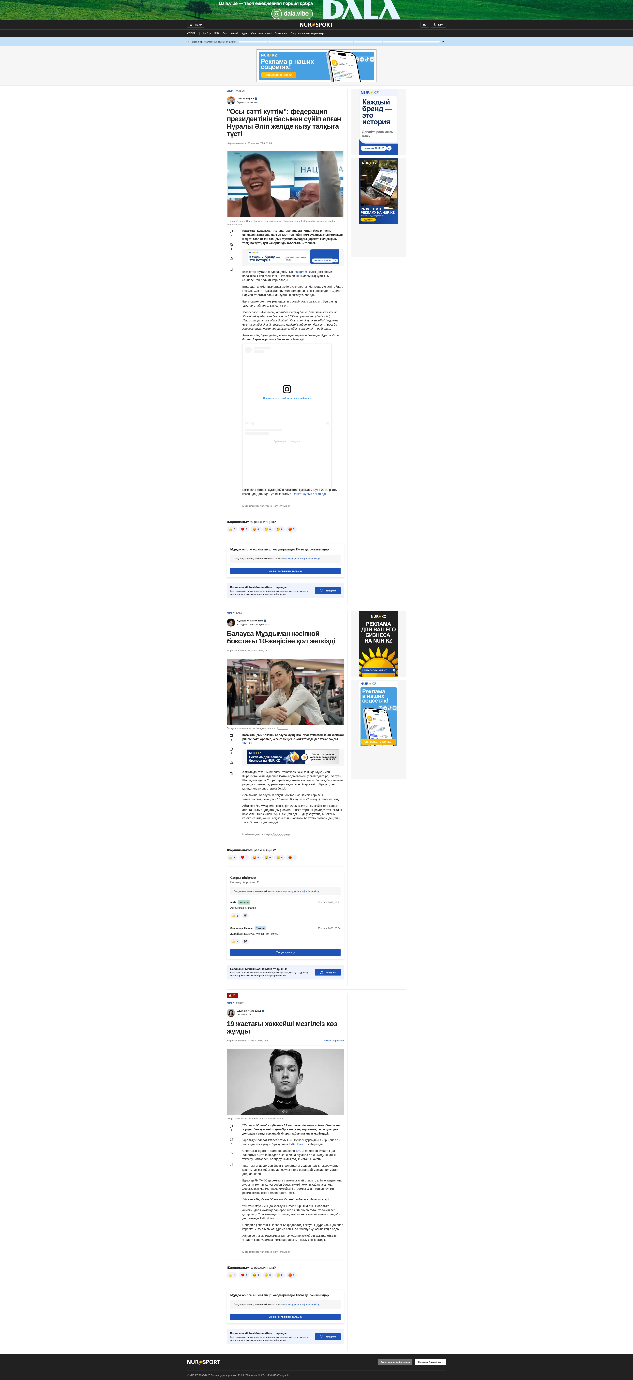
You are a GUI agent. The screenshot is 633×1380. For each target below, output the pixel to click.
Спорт (191, 33)
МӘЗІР (198, 24)
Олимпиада (281, 33)
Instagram (300, 271)
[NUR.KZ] (316, 24)
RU (424, 24)
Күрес (245, 33)
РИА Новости (298, 1144)
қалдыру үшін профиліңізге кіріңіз (302, 558)
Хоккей (234, 33)
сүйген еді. (297, 339)
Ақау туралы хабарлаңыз (395, 1362)
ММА (216, 33)
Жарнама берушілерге (430, 1362)
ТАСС (300, 1150)
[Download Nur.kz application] (316, 10)
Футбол (207, 33)
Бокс (225, 33)
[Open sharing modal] (231, 258)
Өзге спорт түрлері (261, 33)
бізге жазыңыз (281, 506)
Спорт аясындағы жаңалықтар (307, 33)
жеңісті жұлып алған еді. (310, 494)
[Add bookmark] (231, 269)
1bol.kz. (247, 743)
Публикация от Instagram (287, 441)
